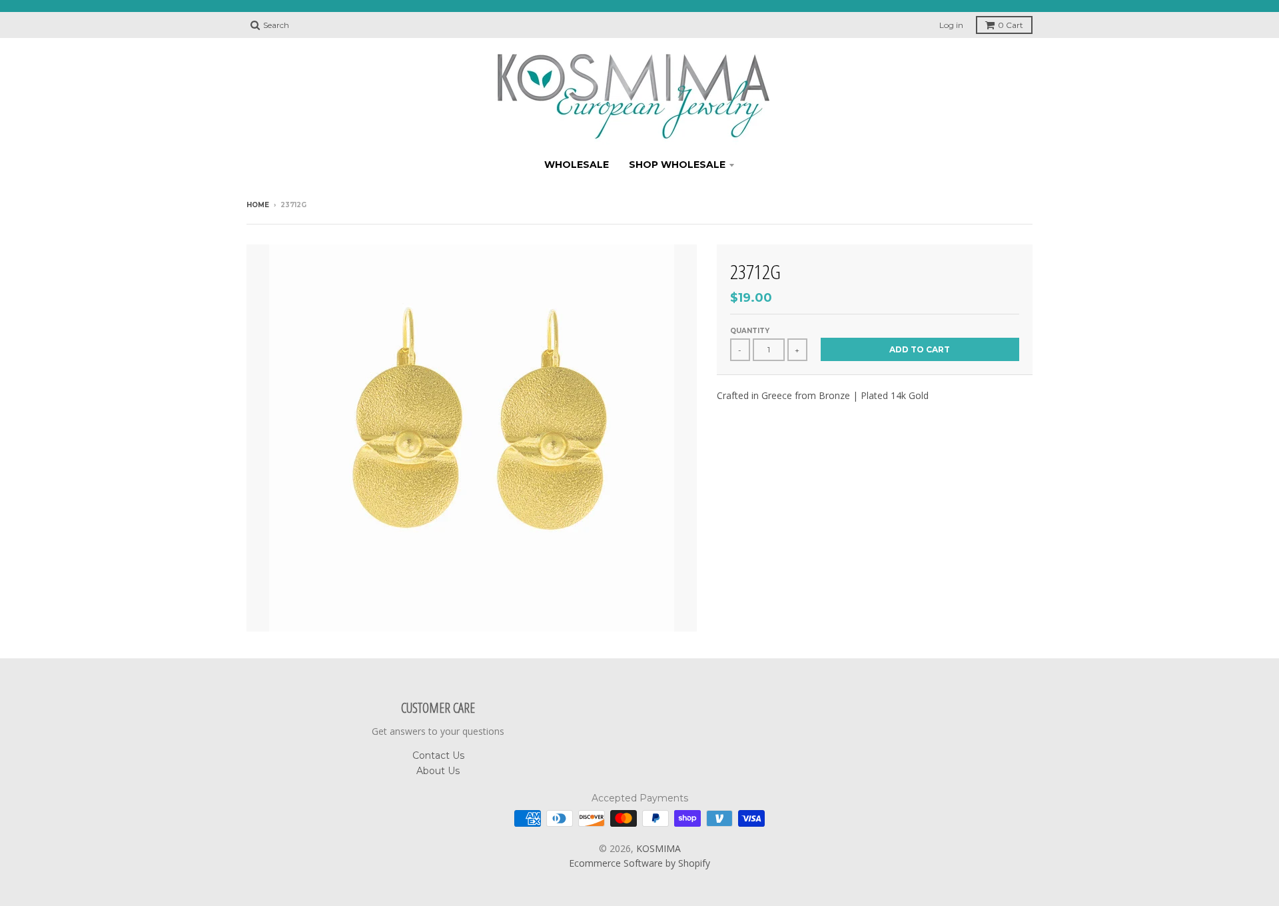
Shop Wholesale (677, 165)
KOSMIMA (658, 848)
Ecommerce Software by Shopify (639, 863)
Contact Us (438, 755)
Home (257, 205)
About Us (438, 771)
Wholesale (576, 165)
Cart (1010, 25)
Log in (951, 25)
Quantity (749, 330)
